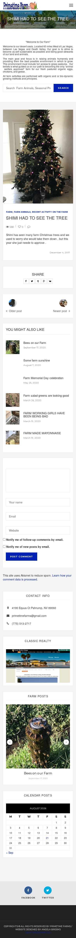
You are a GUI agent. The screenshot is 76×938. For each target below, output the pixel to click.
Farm (9, 212)
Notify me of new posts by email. (28, 547)
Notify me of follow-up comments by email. (34, 540)
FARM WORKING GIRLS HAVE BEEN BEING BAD (44, 414)
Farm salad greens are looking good (46, 395)
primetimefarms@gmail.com (29, 616)
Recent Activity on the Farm (50, 212)
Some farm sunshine (36, 360)
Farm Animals (22, 212)
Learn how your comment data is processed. (37, 577)
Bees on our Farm (34, 343)
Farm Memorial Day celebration (43, 378)
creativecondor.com (38, 932)
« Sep (9, 853)
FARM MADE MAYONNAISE (42, 433)
